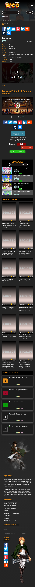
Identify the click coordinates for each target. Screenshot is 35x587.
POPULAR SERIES (10, 508)
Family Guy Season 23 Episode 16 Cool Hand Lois (8, 281)
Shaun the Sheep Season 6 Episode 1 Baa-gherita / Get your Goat (26, 336)
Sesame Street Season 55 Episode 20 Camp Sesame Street (25, 253)
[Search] (23, 164)
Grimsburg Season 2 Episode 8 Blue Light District (24, 225)
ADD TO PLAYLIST (19, 151)
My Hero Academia (22, 426)
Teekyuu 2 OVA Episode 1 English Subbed (21, 184)
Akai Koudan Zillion (22, 377)
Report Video (28, 148)
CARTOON (7, 515)
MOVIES (6, 518)
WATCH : (13, 144)
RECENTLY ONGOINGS (11, 513)
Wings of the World (22, 390)
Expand (14, 117)
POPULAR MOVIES (10, 520)
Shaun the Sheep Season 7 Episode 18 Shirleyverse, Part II (26, 308)
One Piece (19, 402)
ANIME (6, 510)
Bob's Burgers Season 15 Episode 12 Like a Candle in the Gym (9, 225)
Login (29, 12)
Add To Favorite (9, 24)
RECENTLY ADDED (10, 505)
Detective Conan (21, 414)
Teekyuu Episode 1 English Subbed (21, 168)
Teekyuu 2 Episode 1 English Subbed (22, 176)
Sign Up (24, 533)
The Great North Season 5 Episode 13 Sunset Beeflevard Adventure (8, 253)
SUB (21, 144)
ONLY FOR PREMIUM (11, 503)
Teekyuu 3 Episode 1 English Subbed (22, 192)
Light (22, 117)
